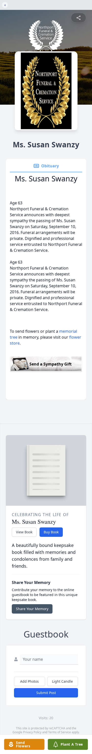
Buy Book (51, 532)
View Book (24, 532)
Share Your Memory (32, 608)
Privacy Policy (32, 732)
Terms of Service (59, 732)
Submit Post (46, 692)
